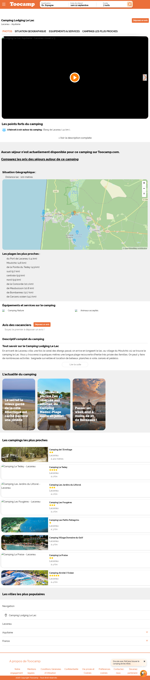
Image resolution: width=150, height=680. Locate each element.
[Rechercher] (130, 4)
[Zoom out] (144, 188)
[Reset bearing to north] (144, 194)
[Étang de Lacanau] (77, 232)
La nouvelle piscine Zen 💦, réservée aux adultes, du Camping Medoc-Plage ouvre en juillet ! (52, 406)
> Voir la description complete (75, 137)
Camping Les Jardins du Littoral (65, 485)
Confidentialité (71, 669)
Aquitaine (15, 24)
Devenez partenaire (132, 671)
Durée (105, 3)
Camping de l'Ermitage (60, 449)
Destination (46, 3)
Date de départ (76, 3)
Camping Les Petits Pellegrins (64, 520)
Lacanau (5, 24)
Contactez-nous (119, 671)
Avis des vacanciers (16, 325)
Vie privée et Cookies (88, 671)
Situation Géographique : (19, 172)
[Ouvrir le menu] (3, 4)
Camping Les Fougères (60, 502)
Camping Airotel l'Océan (61, 573)
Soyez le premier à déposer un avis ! (24, 329)
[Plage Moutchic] (73, 214)
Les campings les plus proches (24, 440)
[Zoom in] (144, 183)
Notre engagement (16, 671)
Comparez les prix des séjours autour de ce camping (40, 159)
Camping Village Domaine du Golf (66, 537)
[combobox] (51, 5)
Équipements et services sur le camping (28, 305)
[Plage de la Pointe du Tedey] (74, 241)
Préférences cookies (104, 671)
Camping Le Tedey (58, 467)
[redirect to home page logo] (22, 4)
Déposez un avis (140, 20)
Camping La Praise (58, 555)
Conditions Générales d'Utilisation (51, 671)
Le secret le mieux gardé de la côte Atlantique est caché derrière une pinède (16, 410)
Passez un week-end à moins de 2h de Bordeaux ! (86, 414)
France (6, 641)
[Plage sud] (43, 219)
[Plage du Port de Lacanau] (89, 227)
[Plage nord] (44, 212)
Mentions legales (31, 671)
